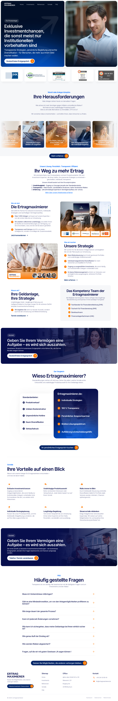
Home (22, 4)
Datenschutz (98, 697)
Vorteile (50, 4)
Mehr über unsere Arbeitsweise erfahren (59, 192)
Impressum (89, 697)
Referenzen (41, 4)
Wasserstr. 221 (67, 680)
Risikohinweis (107, 697)
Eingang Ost (66, 684)
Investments (30, 4)
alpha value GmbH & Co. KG (71, 677)
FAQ (56, 4)
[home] (10, 4)
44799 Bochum (67, 687)
